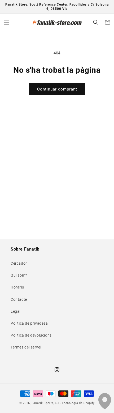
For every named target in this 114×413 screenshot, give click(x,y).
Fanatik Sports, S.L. (46, 403)
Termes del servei (26, 347)
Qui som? (19, 275)
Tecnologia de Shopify (78, 403)
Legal (15, 311)
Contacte (19, 299)
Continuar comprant (57, 89)
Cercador (19, 263)
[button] (6, 22)
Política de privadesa (29, 323)
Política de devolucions (31, 335)
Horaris (17, 287)
